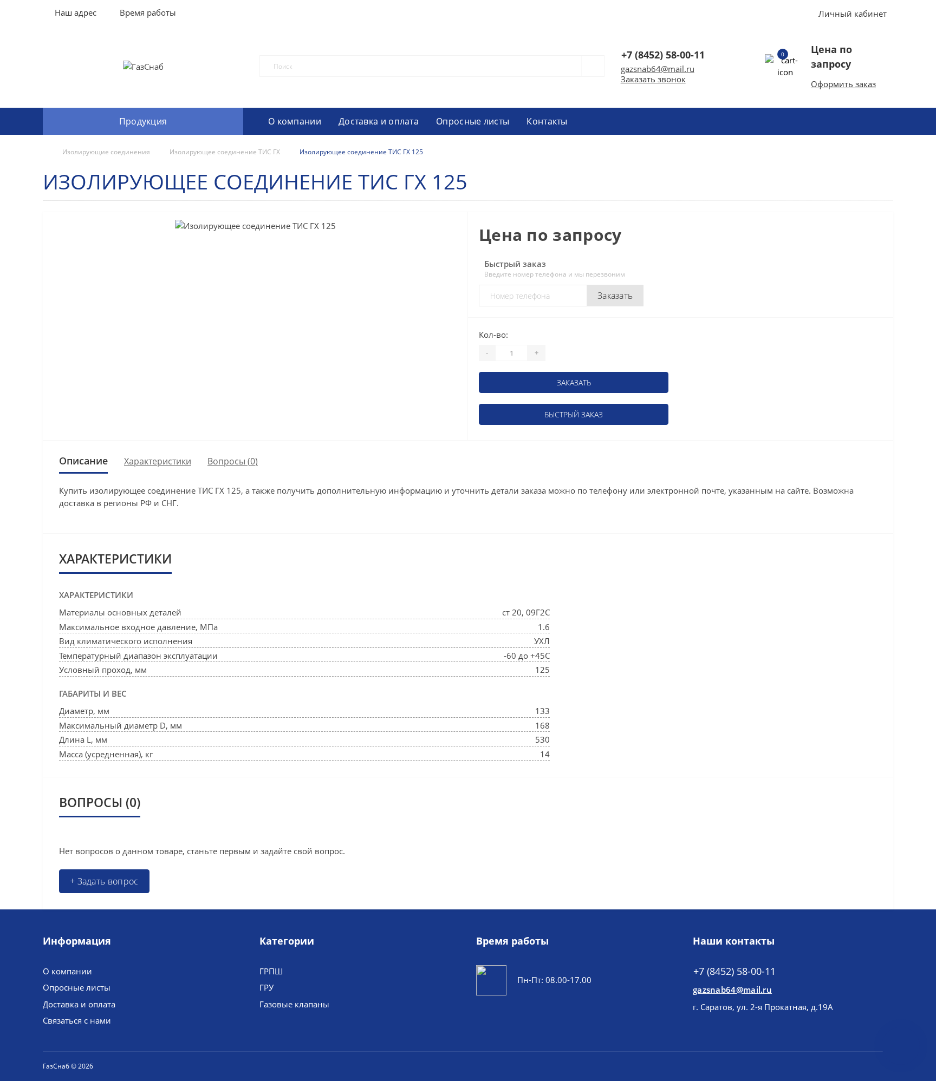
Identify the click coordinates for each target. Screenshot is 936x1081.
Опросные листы (472, 121)
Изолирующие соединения (106, 151)
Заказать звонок (653, 79)
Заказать (615, 296)
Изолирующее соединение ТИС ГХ (225, 151)
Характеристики (157, 461)
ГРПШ (271, 971)
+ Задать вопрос (104, 881)
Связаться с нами (77, 1020)
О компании (294, 121)
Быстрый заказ (573, 414)
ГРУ (266, 987)
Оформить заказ (843, 83)
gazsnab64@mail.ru (657, 68)
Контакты (546, 121)
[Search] (588, 66)
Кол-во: (493, 334)
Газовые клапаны (294, 1004)
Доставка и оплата (379, 121)
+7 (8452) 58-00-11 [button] (734, 971)
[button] (147, 12)
